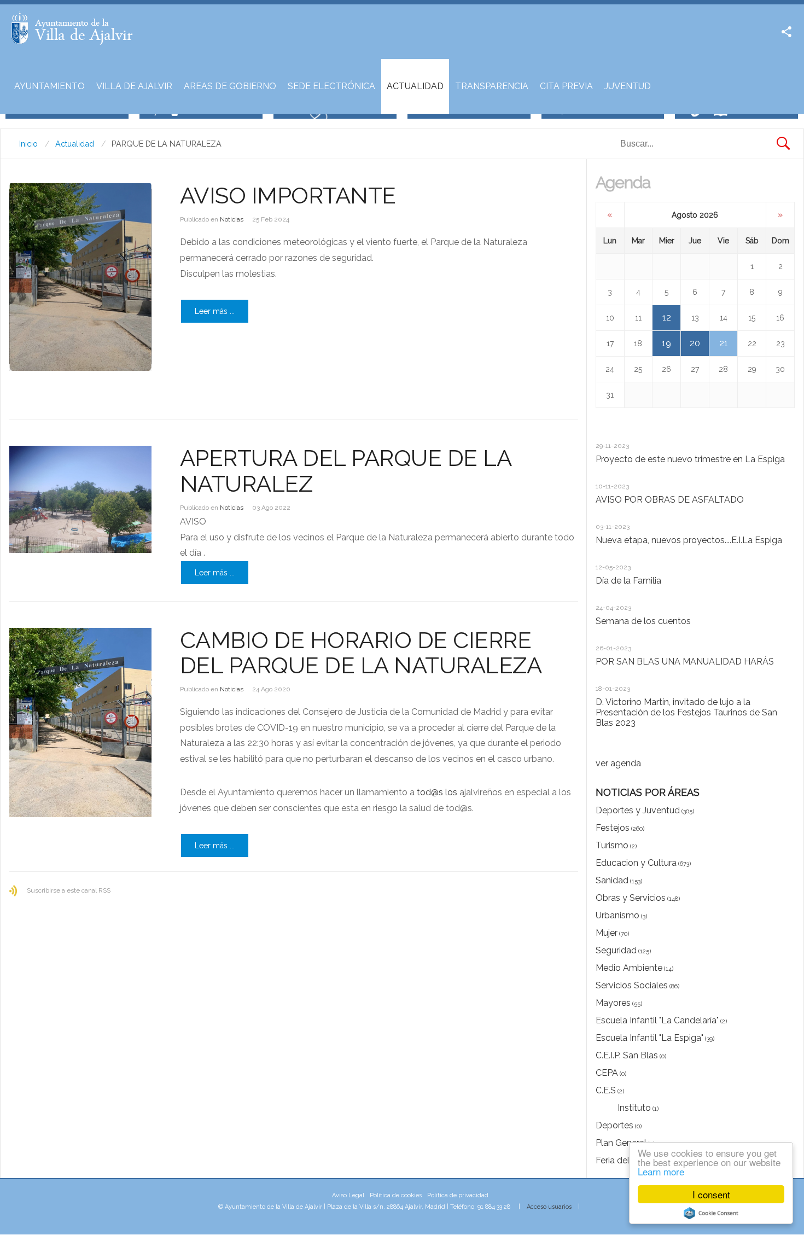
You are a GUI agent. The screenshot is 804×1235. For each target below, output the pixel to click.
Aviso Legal (348, 1195)
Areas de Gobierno (230, 86)
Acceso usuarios (549, 1206)
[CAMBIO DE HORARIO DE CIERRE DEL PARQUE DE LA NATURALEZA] (80, 723)
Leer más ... (215, 311)
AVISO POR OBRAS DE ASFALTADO (670, 499)
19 (666, 343)
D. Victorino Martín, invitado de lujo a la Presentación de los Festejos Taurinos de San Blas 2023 (686, 712)
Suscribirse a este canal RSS (68, 890)
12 (666, 317)
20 (695, 343)
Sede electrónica (331, 86)
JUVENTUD (627, 86)
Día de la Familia (628, 580)
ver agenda (618, 763)
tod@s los (437, 792)
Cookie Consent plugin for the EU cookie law (711, 1213)
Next (611, 437)
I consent (711, 1194)
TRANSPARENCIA (491, 86)
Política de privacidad (457, 1195)
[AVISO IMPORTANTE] (80, 277)
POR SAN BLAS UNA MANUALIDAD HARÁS (685, 661)
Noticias (231, 219)
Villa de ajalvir (134, 86)
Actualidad (415, 86)
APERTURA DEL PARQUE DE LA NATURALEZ (345, 471)
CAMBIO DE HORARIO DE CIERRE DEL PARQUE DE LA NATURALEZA (361, 653)
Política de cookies (396, 1195)
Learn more (661, 1171)
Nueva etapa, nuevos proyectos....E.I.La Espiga (689, 540)
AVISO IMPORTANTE (288, 195)
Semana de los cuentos (643, 621)
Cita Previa (566, 86)
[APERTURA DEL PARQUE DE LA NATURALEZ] (80, 499)
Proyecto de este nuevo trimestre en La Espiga (690, 459)
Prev (601, 437)
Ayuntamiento (49, 86)
